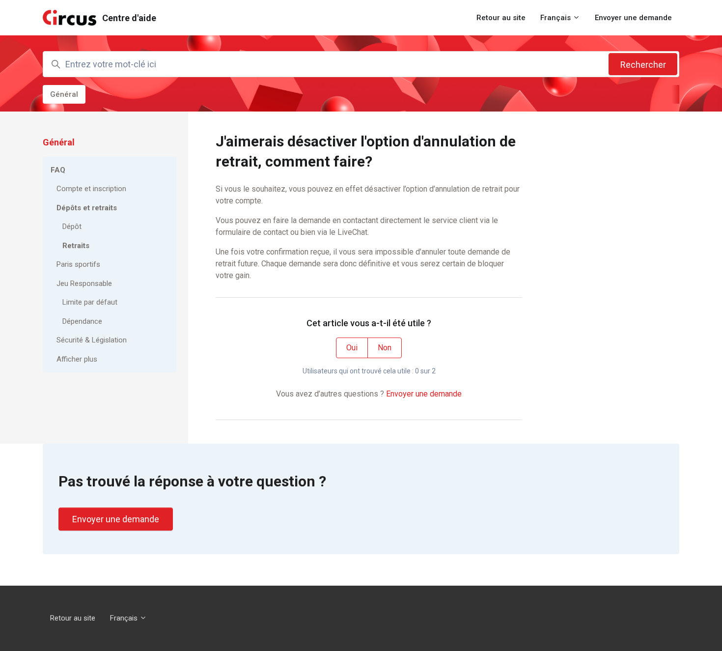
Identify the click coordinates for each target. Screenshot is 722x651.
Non (384, 347)
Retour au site (501, 17)
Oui (352, 347)
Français (556, 17)
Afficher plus (76, 359)
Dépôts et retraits (86, 207)
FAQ (58, 170)
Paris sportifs (78, 264)
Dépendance (82, 321)
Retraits (75, 245)
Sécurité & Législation (91, 340)
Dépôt (72, 226)
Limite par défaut (89, 302)
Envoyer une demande (633, 17)
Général (64, 94)
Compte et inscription (91, 188)
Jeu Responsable (84, 283)
